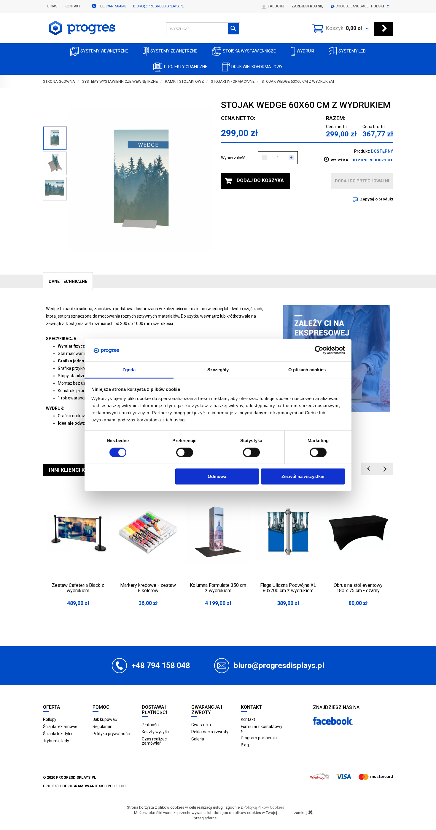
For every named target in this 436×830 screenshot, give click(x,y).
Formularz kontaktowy (261, 726)
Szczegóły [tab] (218, 369)
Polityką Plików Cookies (264, 807)
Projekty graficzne (185, 66)
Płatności (150, 724)
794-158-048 (116, 6)
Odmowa (217, 476)
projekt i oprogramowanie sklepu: (84, 786)
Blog (245, 745)
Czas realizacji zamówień (155, 741)
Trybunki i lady (56, 740)
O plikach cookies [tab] (307, 369)
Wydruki (305, 51)
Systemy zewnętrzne (173, 51)
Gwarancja (201, 724)
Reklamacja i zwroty (209, 731)
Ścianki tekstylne (58, 733)
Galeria (197, 739)
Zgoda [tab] (129, 369)
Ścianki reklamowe (60, 726)
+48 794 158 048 (161, 665)
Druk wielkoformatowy (257, 66)
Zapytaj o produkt (376, 199)
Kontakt (72, 6)
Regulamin (102, 726)
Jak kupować (105, 719)
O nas (52, 6)
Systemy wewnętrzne (104, 51)
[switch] (184, 452)
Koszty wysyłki (155, 731)
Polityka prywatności (112, 733)
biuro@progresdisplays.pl (158, 6)
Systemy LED (352, 51)
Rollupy (49, 719)
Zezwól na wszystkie (302, 476)
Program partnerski (259, 737)
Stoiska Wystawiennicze (249, 51)
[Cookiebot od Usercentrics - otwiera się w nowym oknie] (319, 350)
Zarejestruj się (307, 6)
